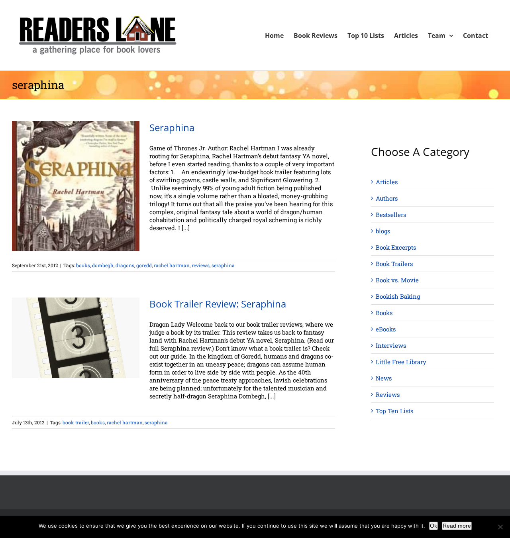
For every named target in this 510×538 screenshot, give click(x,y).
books (83, 265)
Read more (457, 525)
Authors (387, 198)
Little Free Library (401, 362)
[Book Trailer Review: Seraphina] (75, 338)
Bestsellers (391, 215)
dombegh (103, 265)
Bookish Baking (398, 296)
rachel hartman (172, 265)
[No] (500, 527)
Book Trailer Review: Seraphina (217, 303)
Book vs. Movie (397, 280)
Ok (433, 525)
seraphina (223, 265)
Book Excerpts (396, 247)
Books (384, 313)
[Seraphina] (75, 186)
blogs (383, 231)
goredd (144, 265)
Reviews (388, 394)
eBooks (386, 329)
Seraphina (171, 127)
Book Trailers (394, 264)
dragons (125, 265)
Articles (387, 182)
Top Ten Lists (394, 411)
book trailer (76, 422)
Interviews (391, 345)
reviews (201, 265)
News (384, 378)
